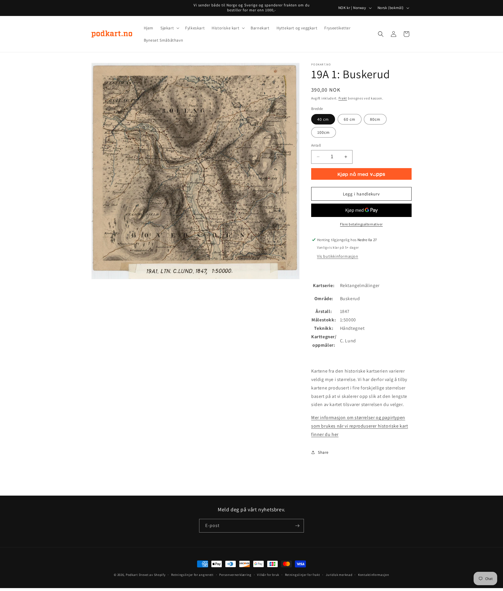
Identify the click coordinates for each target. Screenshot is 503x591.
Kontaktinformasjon (373, 575)
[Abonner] (297, 526)
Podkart (132, 575)
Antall (316, 145)
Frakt (343, 98)
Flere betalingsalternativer (361, 224)
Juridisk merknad (339, 575)
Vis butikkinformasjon (337, 256)
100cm (323, 132)
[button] (169, 28)
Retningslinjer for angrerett (192, 575)
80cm (375, 119)
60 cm (349, 119)
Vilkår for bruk (268, 575)
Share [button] (323, 452)
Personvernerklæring (235, 575)
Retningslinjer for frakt (302, 575)
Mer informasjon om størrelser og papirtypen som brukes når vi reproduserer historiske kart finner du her (359, 425)
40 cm (323, 119)
